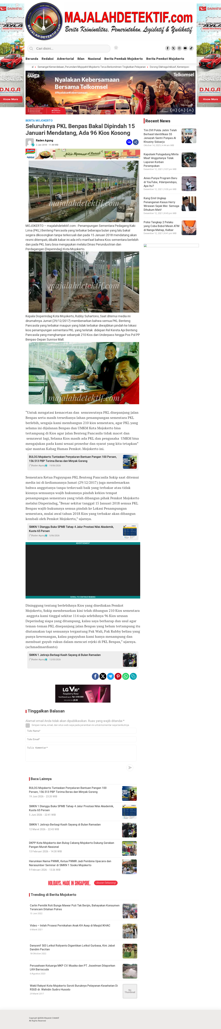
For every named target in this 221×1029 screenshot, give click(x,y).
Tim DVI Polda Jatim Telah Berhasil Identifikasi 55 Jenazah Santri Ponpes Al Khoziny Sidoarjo (160, 136)
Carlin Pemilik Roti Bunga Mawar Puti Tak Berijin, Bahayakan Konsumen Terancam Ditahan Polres (74, 907)
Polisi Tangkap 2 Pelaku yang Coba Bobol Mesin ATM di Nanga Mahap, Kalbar (161, 226)
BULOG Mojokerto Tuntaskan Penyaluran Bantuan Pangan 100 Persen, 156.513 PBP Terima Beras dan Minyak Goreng (73, 459)
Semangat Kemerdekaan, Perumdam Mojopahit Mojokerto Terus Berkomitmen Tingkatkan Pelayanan (65, 67)
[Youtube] (185, 48)
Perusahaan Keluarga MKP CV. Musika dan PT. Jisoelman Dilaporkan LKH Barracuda (72, 968)
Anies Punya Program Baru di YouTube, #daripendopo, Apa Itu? (160, 182)
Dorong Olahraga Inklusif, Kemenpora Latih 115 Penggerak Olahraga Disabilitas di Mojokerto (172, 67)
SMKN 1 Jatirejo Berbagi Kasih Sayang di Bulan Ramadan (65, 655)
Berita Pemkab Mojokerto (123, 59)
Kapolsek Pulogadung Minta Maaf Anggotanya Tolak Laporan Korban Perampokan (161, 160)
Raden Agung (44, 140)
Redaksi (48, 59)
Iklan (80, 59)
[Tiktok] (191, 48)
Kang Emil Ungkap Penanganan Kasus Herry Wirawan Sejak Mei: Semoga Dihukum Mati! (161, 204)
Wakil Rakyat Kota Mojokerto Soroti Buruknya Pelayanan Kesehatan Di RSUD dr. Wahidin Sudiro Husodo (74, 988)
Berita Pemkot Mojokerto (165, 59)
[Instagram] (179, 48)
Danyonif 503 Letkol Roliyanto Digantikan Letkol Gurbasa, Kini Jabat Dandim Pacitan (72, 948)
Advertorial (65, 59)
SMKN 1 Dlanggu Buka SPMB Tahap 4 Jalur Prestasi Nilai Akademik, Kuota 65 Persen (71, 529)
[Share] (136, 142)
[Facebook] (167, 48)
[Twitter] (173, 48)
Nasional (94, 59)
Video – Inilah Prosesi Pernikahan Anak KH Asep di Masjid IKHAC (70, 926)
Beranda (32, 59)
